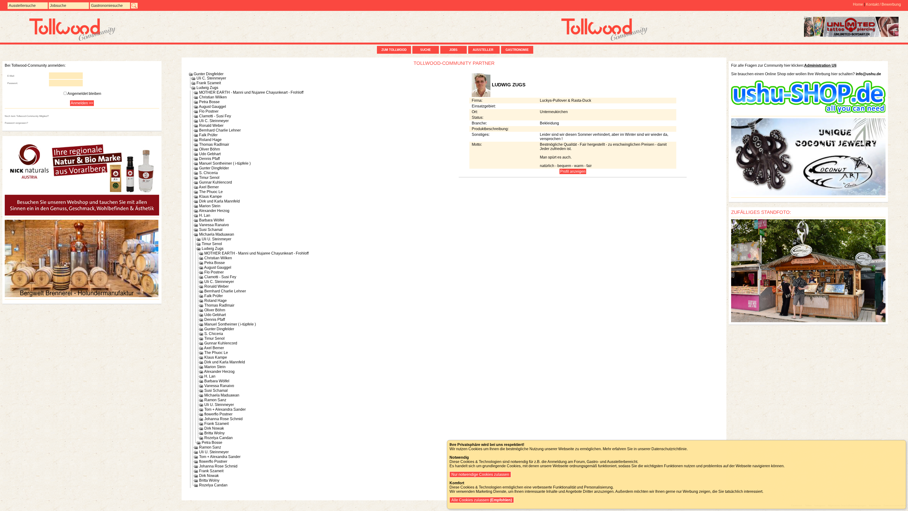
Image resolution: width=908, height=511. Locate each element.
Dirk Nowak (214, 428)
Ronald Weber (211, 125)
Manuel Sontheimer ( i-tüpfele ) (225, 163)
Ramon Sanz (215, 400)
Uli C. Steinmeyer (211, 78)
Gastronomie (517, 50)
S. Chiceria (208, 173)
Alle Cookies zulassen (481, 500)
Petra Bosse (209, 102)
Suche (425, 50)
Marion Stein (209, 206)
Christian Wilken (213, 97)
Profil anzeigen (572, 171)
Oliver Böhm (209, 149)
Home (858, 4)
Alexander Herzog (214, 211)
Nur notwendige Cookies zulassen (480, 474)
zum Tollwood (393, 50)
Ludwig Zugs (207, 88)
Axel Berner (209, 187)
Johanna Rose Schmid (223, 419)
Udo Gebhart (210, 154)
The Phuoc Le (211, 192)
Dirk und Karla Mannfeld (219, 201)
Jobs (453, 50)
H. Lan (204, 215)
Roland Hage (210, 140)
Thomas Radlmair (214, 144)
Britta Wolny (214, 433)
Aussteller (484, 50)
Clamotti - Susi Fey (215, 116)
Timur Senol (209, 178)
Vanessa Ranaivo (214, 225)
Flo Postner (208, 111)
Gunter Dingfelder (208, 74)
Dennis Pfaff (209, 159)
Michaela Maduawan (216, 234)
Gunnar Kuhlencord (215, 182)
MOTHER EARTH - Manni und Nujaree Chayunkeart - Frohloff (251, 92)
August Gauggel (212, 107)
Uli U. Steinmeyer (216, 239)
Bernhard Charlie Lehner (220, 130)
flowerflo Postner (218, 414)
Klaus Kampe (210, 196)
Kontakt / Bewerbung (883, 4)
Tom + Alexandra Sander (225, 409)
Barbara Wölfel (211, 220)
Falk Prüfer (208, 135)
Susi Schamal (211, 230)
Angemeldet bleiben (84, 94)
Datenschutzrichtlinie (669, 449)
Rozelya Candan (218, 438)
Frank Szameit (208, 83)
